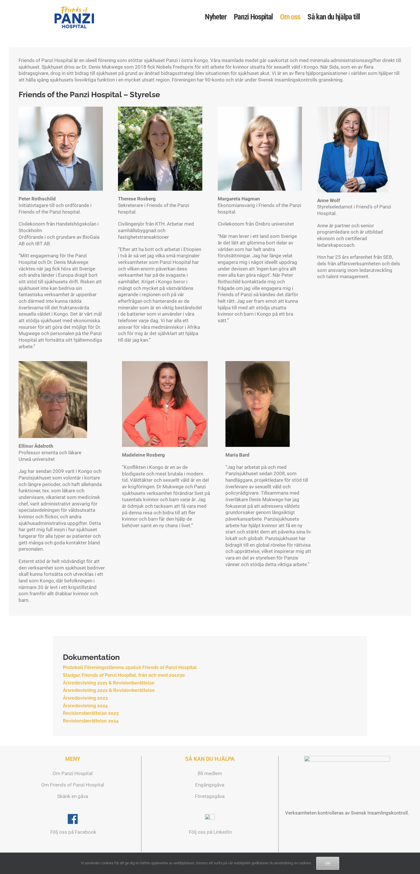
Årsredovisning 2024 (85, 705)
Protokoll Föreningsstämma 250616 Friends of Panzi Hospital (130, 667)
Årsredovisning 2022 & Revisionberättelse (109, 690)
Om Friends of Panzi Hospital (72, 785)
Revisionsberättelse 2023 (91, 713)
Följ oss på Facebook (72, 832)
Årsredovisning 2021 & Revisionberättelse (109, 683)
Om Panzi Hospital (73, 773)
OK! (328, 863)
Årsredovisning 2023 (85, 698)
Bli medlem (210, 773)
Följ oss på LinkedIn (210, 832)
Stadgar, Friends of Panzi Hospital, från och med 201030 (124, 675)
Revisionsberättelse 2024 (91, 721)
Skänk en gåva (72, 796)
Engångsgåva (209, 785)
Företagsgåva (210, 796)
